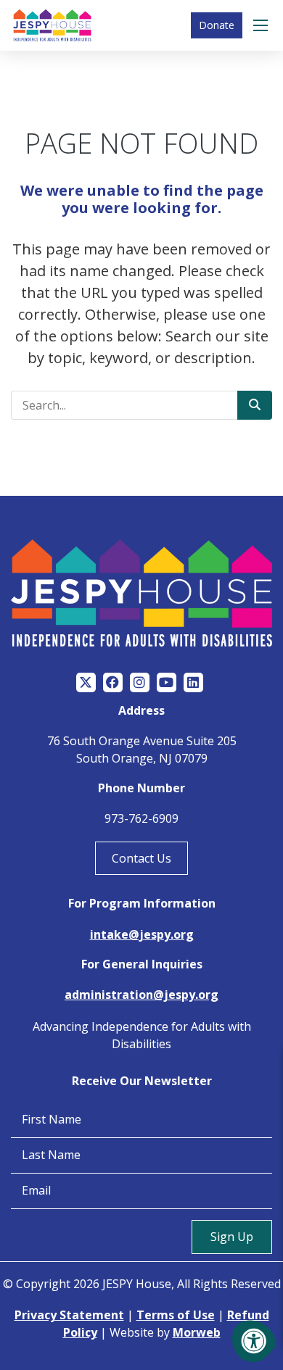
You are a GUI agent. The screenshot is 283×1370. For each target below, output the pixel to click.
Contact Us (141, 858)
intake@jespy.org (142, 934)
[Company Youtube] (166, 682)
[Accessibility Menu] (254, 1341)
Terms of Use (175, 1315)
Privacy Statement (69, 1315)
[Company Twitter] (86, 682)
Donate (216, 25)
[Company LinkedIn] (193, 682)
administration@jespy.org (141, 994)
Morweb (197, 1332)
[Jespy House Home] (52, 25)
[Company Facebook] (113, 682)
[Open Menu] (262, 25)
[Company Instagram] (139, 682)
